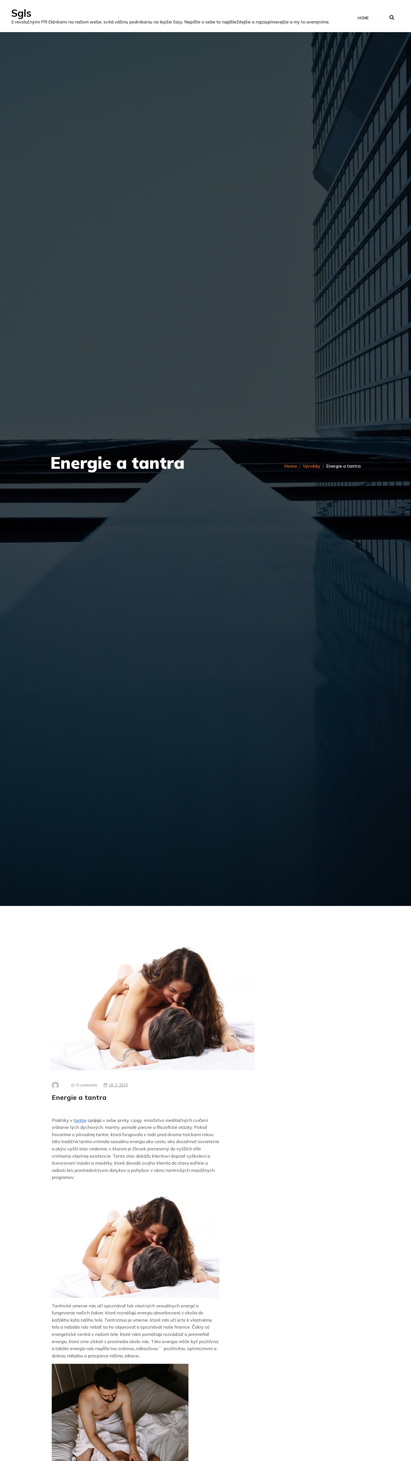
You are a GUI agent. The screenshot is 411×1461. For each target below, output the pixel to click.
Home (363, 17)
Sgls (21, 13)
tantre (80, 1120)
